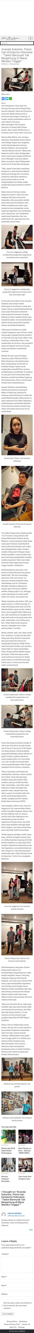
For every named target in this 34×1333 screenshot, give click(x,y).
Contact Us (26, 1324)
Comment (5, 1254)
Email (4, 1285)
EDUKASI (4, 64)
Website (4, 1294)
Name (4, 1277)
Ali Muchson (14, 1331)
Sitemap (21, 1327)
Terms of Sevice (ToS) (12, 1324)
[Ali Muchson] (10, 38)
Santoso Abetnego (15, 1213)
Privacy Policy (12, 1321)
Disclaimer (23, 1321)
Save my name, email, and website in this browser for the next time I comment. (17, 1305)
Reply (31, 1230)
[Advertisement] (17, 18)
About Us (13, 1327)
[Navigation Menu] (30, 38)
